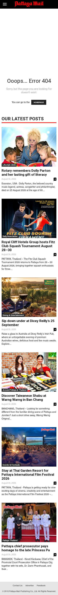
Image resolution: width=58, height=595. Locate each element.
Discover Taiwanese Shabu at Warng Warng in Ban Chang (24, 398)
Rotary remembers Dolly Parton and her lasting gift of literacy (26, 173)
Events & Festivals (11, 465)
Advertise (29, 585)
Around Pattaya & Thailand (14, 390)
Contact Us (17, 585)
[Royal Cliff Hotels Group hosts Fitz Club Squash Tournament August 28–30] (29, 218)
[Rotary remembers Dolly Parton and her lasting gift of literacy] (29, 147)
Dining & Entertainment (13, 315)
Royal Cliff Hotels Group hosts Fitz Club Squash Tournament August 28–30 (28, 246)
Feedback (41, 585)
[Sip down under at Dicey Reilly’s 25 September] (29, 297)
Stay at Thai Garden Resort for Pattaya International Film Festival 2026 (28, 474)
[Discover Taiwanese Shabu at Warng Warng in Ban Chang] (29, 372)
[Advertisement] (29, 39)
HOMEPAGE (39, 102)
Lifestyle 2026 (9, 165)
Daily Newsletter (10, 236)
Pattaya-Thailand (10, 540)
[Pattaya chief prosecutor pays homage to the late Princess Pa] (29, 522)
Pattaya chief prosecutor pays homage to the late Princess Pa (26, 548)
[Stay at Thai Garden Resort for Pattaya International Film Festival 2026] (29, 447)
